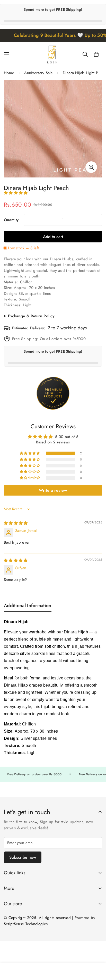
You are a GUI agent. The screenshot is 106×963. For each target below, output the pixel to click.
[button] (96, 54)
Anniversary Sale (38, 73)
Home (9, 73)
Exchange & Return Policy (31, 316)
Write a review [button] (53, 490)
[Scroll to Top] (97, 936)
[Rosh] (53, 54)
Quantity (11, 220)
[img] (16, 523)
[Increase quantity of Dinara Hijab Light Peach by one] (96, 220)
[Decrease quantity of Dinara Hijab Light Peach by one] (30, 220)
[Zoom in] (91, 167)
